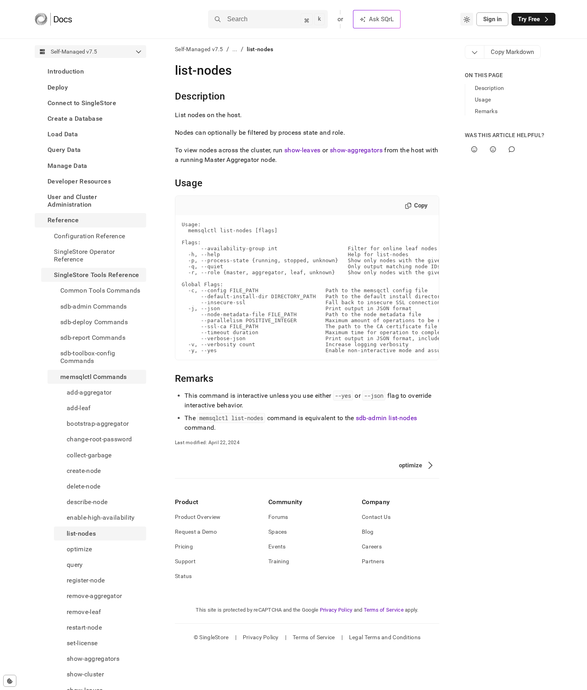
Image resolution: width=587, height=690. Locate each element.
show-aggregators (356, 150)
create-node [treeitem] (84, 470)
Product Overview (197, 517)
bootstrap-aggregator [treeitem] (98, 423)
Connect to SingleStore (82, 102)
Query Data (64, 150)
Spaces (277, 531)
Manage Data (67, 165)
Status (183, 576)
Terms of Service (384, 610)
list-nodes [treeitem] (81, 533)
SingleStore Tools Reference (96, 275)
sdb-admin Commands (93, 306)
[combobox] (466, 19)
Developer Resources (79, 181)
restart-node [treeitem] (84, 627)
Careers (372, 546)
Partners (373, 561)
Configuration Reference (89, 235)
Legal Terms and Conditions (384, 637)
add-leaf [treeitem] (79, 408)
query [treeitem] (75, 564)
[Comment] (511, 149)
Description (489, 88)
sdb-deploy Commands (94, 321)
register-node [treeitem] (86, 580)
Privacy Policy (336, 610)
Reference (63, 220)
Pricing (184, 546)
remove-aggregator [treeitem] (94, 596)
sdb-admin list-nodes (386, 418)
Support (185, 561)
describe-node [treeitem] (87, 502)
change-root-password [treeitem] (99, 439)
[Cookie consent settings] (9, 681)
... (235, 49)
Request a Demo (196, 531)
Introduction (66, 71)
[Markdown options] (474, 52)
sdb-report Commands (92, 337)
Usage (483, 99)
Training (278, 561)
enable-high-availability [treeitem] (101, 517)
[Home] (53, 19)
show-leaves (302, 150)
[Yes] (474, 149)
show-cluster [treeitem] (85, 674)
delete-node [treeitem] (84, 486)
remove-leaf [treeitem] (84, 611)
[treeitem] (90, 71)
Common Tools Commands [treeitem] (100, 290)
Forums (278, 517)
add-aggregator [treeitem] (89, 392)
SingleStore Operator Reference (84, 255)
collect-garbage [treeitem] (89, 455)
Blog (367, 531)
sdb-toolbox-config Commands (87, 357)
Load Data (63, 134)
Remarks (486, 111)
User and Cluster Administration (72, 200)
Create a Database (75, 118)
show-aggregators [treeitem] (93, 658)
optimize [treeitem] (79, 549)
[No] (493, 149)
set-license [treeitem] (82, 643)
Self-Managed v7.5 (199, 49)
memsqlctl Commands (93, 376)
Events (277, 546)
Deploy (58, 87)
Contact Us (376, 517)
